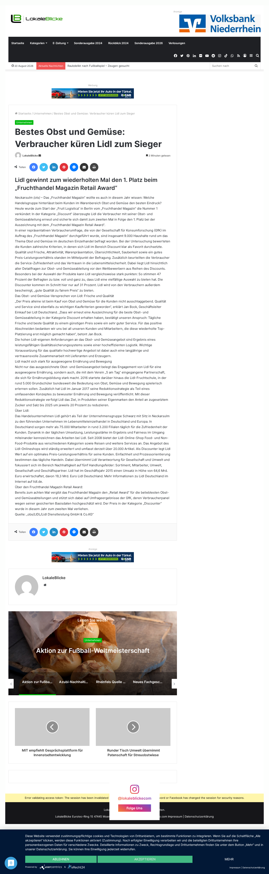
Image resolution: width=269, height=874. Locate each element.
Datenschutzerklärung (199, 816)
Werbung (93, 85)
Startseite (17, 43)
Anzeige (177, 11)
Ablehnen (61, 859)
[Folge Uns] (134, 791)
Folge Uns (134, 808)
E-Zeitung (59, 43)
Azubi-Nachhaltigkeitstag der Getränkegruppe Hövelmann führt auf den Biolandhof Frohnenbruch (92, 654)
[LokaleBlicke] (36, 19)
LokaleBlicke (30, 155)
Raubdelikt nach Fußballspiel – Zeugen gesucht (98, 65)
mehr (229, 859)
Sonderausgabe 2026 (148, 43)
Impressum (175, 816)
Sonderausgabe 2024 (88, 43)
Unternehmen (42, 113)
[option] (92, 653)
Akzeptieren (145, 859)
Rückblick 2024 (118, 43)
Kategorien (37, 43)
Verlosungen (177, 43)
